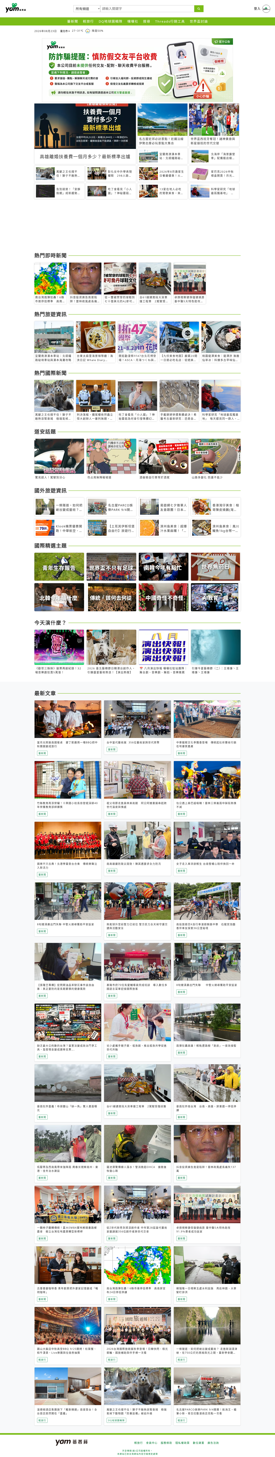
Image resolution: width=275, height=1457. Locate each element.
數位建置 (198, 1443)
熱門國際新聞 (50, 372)
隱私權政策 (182, 1443)
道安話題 (45, 431)
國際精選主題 (50, 545)
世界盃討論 (199, 21)
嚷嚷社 (132, 21)
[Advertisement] (129, 226)
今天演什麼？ (50, 622)
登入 (257, 8)
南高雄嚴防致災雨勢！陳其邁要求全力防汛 (134, 864)
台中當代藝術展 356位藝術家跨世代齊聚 (133, 742)
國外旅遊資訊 (50, 490)
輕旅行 (88, 21)
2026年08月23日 (45, 31)
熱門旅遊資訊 (50, 314)
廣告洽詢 (213, 1443)
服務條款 (166, 1443)
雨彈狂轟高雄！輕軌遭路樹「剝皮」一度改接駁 (206, 1045)
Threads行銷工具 (170, 21)
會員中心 (152, 1443)
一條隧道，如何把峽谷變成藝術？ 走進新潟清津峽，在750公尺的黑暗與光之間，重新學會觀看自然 (206, 1352)
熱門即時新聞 (50, 255)
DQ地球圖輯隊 (111, 21)
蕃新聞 (72, 21)
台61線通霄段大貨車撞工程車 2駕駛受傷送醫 (136, 1106)
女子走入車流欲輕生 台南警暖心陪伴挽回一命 (205, 864)
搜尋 (146, 21)
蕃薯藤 (15, 8)
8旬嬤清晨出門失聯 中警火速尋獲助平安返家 (65, 924)
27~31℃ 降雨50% (87, 30)
